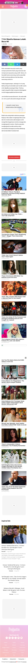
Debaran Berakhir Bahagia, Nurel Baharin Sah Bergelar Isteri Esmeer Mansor (14, 590)
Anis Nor (5, 44)
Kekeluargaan (15, 36)
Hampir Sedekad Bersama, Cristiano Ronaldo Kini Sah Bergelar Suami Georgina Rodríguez (13, 547)
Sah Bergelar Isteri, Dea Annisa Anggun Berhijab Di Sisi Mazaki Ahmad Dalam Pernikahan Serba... (14, 578)
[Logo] (14, 6)
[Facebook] (7, 638)
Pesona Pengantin (6, 36)
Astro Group (24, 661)
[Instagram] (10, 638)
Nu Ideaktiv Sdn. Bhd (13, 661)
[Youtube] (18, 638)
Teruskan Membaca (14, 157)
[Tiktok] (15, 638)
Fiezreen (4, 551)
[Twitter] (13, 638)
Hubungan (22, 36)
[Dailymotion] (21, 638)
